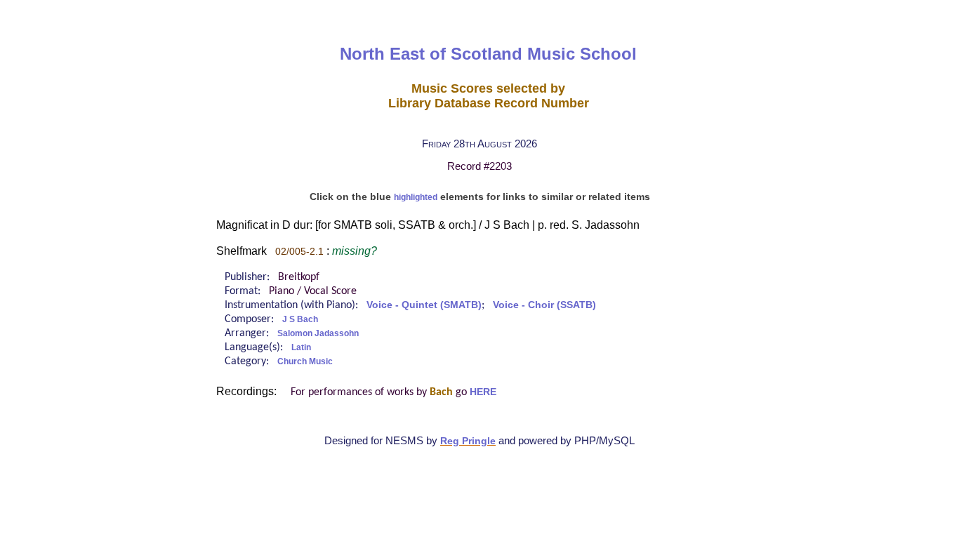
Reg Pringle (468, 441)
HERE (483, 392)
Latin (301, 347)
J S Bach (300, 319)
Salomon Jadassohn (318, 333)
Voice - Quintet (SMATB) (424, 305)
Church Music (305, 361)
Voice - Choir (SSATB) (544, 305)
